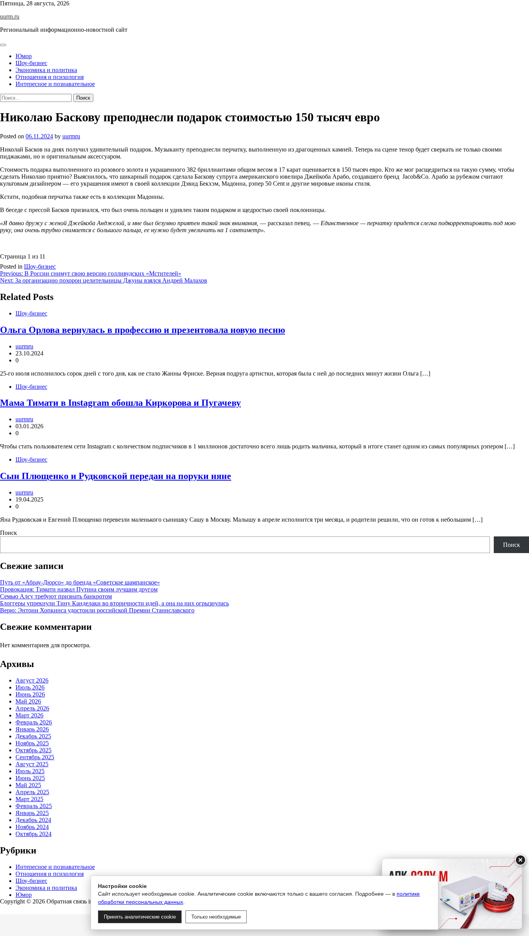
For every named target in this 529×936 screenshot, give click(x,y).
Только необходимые (216, 917)
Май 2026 (28, 701)
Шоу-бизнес (31, 63)
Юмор (23, 56)
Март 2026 (29, 715)
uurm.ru (9, 16)
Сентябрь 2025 (34, 757)
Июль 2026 (30, 687)
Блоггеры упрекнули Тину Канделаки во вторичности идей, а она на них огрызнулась (114, 603)
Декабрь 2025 (33, 736)
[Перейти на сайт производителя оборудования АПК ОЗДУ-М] (452, 894)
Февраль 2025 (33, 806)
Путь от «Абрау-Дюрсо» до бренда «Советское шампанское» (80, 582)
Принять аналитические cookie (140, 917)
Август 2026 (31, 680)
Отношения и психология (49, 77)
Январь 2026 (32, 729)
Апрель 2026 (32, 708)
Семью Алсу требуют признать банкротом (56, 596)
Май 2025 (28, 785)
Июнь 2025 (30, 778)
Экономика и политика (46, 70)
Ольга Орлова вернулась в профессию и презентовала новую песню (142, 330)
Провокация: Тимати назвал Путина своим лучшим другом (79, 589)
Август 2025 (31, 764)
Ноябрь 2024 (32, 827)
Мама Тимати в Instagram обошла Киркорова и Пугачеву (120, 403)
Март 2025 (29, 799)
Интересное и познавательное (55, 84)
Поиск (8, 532)
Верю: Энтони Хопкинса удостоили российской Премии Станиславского (97, 610)
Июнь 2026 (30, 694)
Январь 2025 (32, 813)
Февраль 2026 (33, 722)
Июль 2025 (30, 771)
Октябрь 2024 (33, 834)
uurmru (71, 136)
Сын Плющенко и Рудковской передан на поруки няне (115, 476)
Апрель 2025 (32, 792)
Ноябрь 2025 (32, 743)
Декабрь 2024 (33, 820)
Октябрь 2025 (33, 750)
